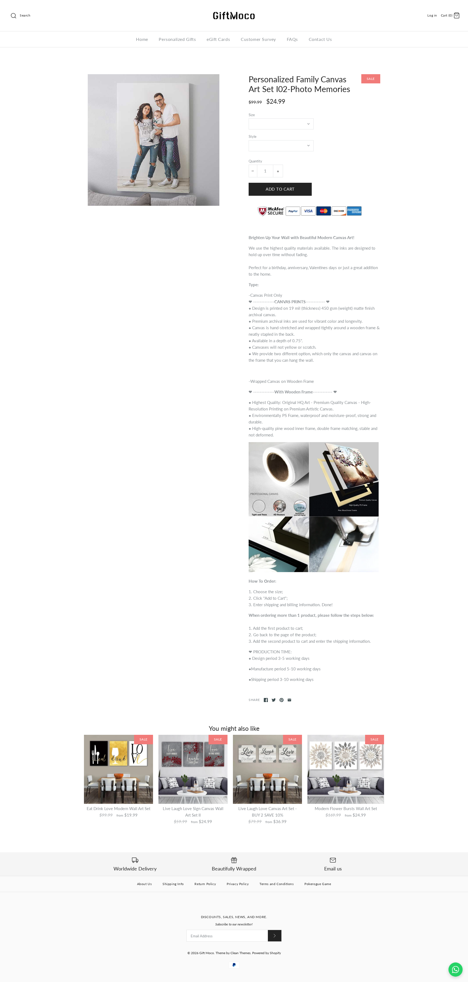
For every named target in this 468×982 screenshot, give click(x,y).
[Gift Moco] (234, 8)
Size (252, 115)
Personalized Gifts (177, 39)
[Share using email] (289, 700)
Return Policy (205, 884)
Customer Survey (258, 39)
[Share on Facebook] (266, 700)
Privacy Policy (238, 884)
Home (142, 39)
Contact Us (320, 39)
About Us (144, 884)
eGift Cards (218, 39)
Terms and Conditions (276, 884)
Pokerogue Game (317, 884)
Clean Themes (240, 953)
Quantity (255, 161)
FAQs (292, 39)
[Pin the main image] (282, 700)
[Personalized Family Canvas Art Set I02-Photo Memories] (153, 140)
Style (252, 136)
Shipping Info (173, 884)
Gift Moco (206, 953)
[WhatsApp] (455, 969)
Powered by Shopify (266, 953)
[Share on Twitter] (274, 700)
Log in (432, 15)
